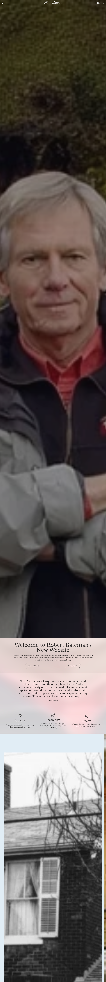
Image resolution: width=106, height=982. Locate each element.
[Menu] (2, 3)
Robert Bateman (53, 700)
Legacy (86, 720)
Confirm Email (72, 666)
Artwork (20, 720)
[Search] (97, 3)
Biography (53, 719)
